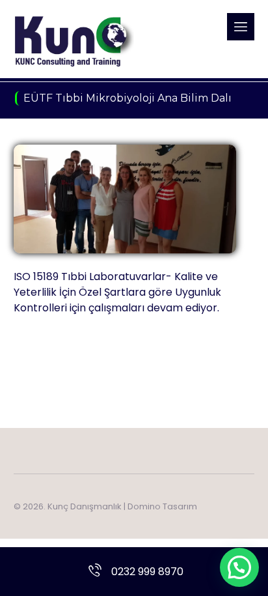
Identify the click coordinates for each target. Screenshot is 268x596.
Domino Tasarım (162, 506)
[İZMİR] (74, 40)
